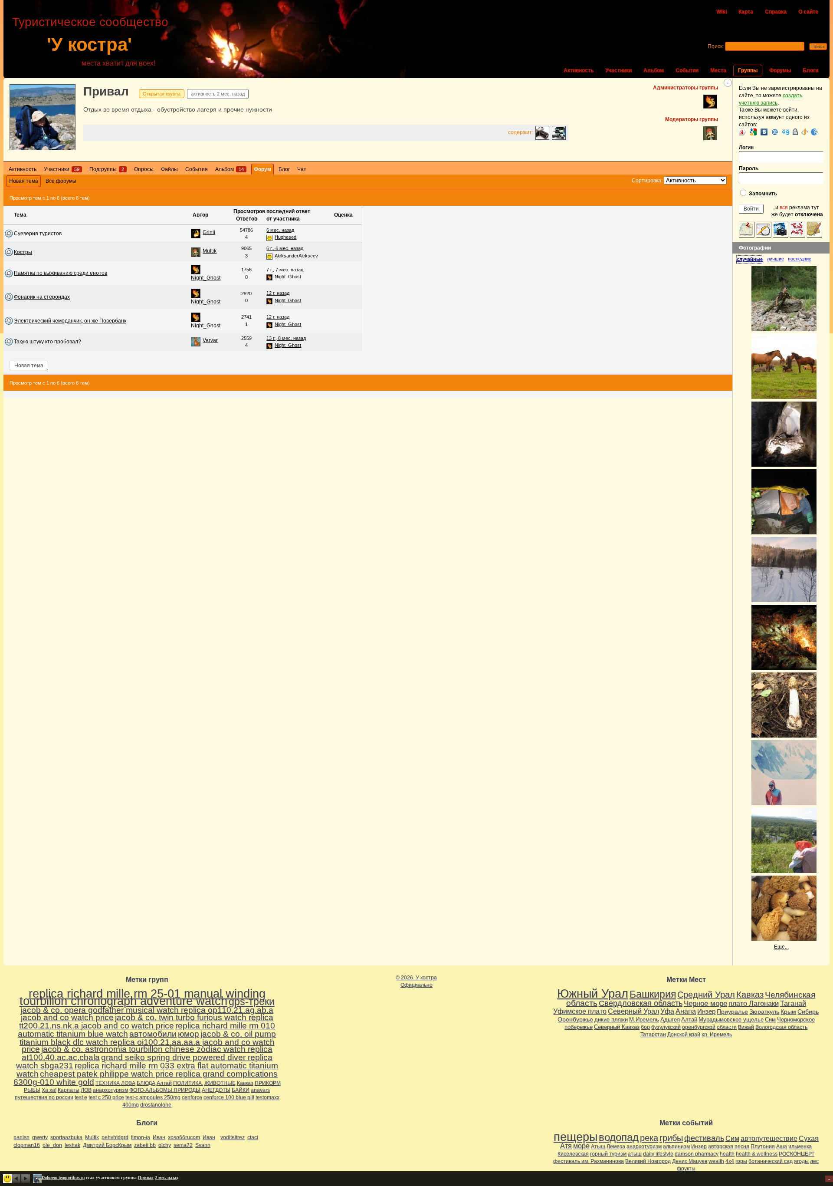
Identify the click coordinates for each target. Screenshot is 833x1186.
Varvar (210, 340)
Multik (209, 251)
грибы (671, 1138)
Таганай (793, 1003)
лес (814, 1161)
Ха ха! (49, 1090)
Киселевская (573, 1154)
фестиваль (704, 1138)
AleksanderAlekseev (296, 255)
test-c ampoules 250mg (152, 1097)
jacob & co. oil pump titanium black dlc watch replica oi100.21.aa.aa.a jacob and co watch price (148, 1041)
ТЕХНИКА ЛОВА (115, 1083)
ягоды (801, 1161)
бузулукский (666, 1027)
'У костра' (89, 44)
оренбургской (698, 1027)
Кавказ (245, 1083)
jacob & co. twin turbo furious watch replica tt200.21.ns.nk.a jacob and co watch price (146, 1021)
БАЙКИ (240, 1090)
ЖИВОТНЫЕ (220, 1083)
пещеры (575, 1136)
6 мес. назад (280, 230)
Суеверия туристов (38, 234)
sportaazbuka (66, 1137)
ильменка (800, 1146)
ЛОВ (86, 1090)
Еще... (781, 947)
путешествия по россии (44, 1097)
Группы (748, 70)
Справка (776, 12)
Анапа (686, 1011)
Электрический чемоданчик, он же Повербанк (70, 321)
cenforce (192, 1097)
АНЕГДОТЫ (216, 1090)
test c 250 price (106, 1097)
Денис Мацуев (689, 1161)
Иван (159, 1137)
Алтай (164, 1083)
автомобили (153, 1033)
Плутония (763, 1146)
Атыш (598, 1146)
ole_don (52, 1145)
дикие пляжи (611, 1019)
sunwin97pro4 (55, 1177)
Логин (746, 148)
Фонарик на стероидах (42, 297)
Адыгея (670, 1019)
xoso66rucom (184, 1137)
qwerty (40, 1137)
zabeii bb (145, 1145)
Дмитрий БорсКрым (107, 1145)
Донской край (683, 1034)
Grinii (209, 232)
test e (81, 1097)
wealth (716, 1161)
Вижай (746, 1027)
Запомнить (762, 194)
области (727, 1027)
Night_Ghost (205, 278)
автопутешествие (769, 1138)
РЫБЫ (32, 1090)
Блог (284, 169)
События (687, 70)
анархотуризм (110, 1090)
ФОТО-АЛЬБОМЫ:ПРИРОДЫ (164, 1090)
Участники (618, 70)
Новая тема (23, 181)
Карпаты (68, 1090)
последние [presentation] (799, 258)
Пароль (748, 168)
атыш (635, 1154)
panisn (21, 1137)
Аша (781, 1146)
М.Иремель (644, 1019)
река (649, 1138)
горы (741, 1161)
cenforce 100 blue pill (228, 1097)
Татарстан (653, 1034)
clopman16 (26, 1145)
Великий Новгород (648, 1161)
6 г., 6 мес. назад (284, 248)
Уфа (667, 1011)
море (581, 1146)
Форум (262, 169)
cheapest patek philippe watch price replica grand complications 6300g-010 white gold (145, 1078)
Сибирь (808, 1011)
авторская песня (728, 1146)
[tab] (751, 259)
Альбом (653, 70)
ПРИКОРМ (268, 1083)
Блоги (810, 70)
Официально (416, 985)
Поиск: (716, 46)
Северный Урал (633, 1011)
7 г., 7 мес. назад (284, 269)
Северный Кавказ (617, 1027)
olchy (164, 1145)
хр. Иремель (717, 1034)
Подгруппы (106, 169)
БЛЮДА (146, 1083)
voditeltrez (232, 1137)
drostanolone (155, 1105)
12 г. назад (277, 293)
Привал (106, 91)
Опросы (144, 169)
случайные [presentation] (750, 259)
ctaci (252, 1137)
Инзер (706, 1011)
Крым (788, 1011)
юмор (188, 1033)
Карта (745, 12)
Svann (202, 1145)
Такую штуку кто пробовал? (47, 342)
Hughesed (285, 237)
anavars (260, 1090)
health (727, 1154)
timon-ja (140, 1137)
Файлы (169, 169)
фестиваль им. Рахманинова (588, 1161)
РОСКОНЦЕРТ (796, 1154)
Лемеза (616, 1146)
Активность (579, 70)
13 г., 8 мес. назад (286, 338)
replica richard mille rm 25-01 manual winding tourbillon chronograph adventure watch (143, 997)
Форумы (780, 70)
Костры (23, 252)
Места (718, 70)
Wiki (721, 12)
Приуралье (732, 1011)
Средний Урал (706, 994)
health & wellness (756, 1154)
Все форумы (61, 181)
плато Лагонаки (753, 1003)
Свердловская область (640, 1003)
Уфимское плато (580, 1011)
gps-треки (252, 1001)
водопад (619, 1137)
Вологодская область (781, 1027)
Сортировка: (647, 181)
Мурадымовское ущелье (731, 1019)
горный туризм (608, 1154)
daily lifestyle (658, 1154)
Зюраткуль (764, 1011)
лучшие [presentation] (775, 258)
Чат (301, 169)
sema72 (183, 1145)
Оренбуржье (575, 1019)
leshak (72, 1145)
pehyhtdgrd (115, 1137)
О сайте (808, 12)
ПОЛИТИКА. (188, 1083)
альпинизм (676, 1146)
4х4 (729, 1161)
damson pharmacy (696, 1154)
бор (645, 1027)
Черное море (705, 1003)
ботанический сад (770, 1161)
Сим (770, 1019)
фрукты (686, 1169)
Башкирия (653, 994)
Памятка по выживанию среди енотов (60, 273)
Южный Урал (592, 993)
